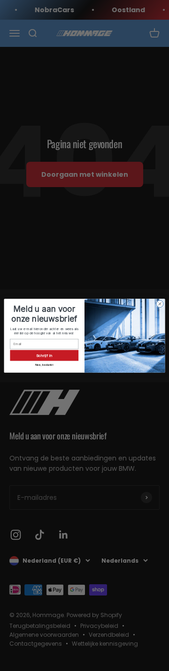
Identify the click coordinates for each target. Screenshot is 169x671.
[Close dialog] (159, 303)
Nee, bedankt (44, 364)
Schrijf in (44, 355)
